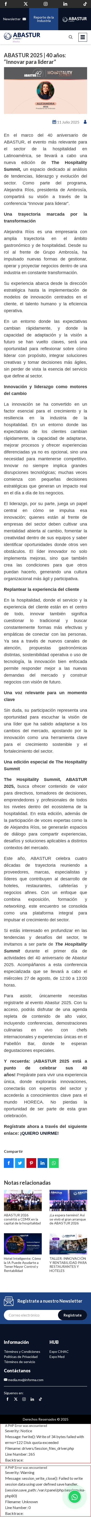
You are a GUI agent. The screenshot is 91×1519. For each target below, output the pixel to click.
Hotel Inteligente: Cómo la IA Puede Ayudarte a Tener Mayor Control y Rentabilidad (22, 1264)
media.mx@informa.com (25, 1380)
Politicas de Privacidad (21, 1357)
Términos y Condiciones (22, 1351)
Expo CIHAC (59, 1351)
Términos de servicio (19, 1362)
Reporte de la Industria (43, 19)
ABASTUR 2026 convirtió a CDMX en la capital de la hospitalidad (22, 1219)
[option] (45, 90)
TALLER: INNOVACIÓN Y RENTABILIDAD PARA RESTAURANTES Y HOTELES (68, 1264)
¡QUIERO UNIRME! (39, 1133)
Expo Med (57, 1357)
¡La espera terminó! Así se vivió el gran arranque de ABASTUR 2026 (68, 1219)
